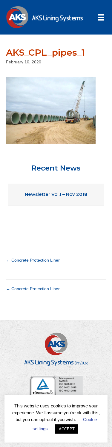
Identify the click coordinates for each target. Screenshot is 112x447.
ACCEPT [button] (67, 429)
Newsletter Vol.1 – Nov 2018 (56, 194)
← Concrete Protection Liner (33, 260)
